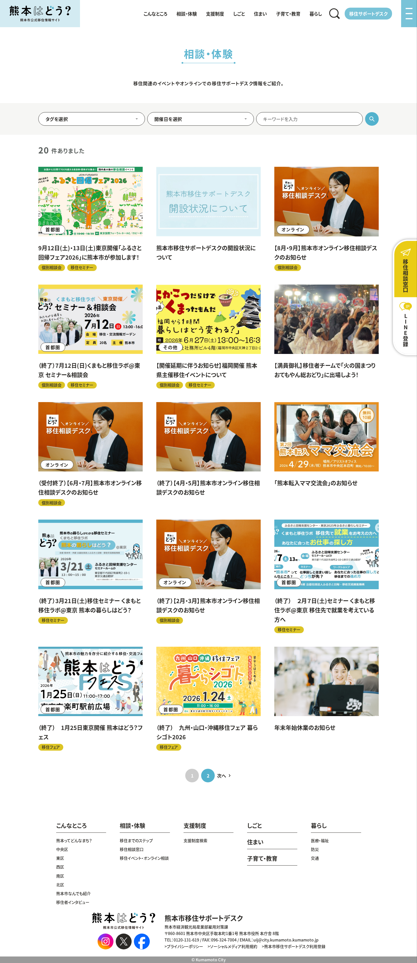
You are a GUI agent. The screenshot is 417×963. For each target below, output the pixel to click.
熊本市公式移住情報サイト (40, 13)
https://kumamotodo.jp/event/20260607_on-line (90, 454)
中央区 (62, 849)
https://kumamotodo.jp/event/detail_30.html (326, 454)
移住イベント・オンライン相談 (144, 858)
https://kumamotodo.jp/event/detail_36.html (326, 336)
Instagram (105, 941)
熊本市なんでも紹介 (73, 893)
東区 (60, 858)
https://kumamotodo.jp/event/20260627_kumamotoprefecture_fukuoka (208, 336)
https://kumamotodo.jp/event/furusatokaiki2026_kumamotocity (90, 219)
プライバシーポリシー (185, 946)
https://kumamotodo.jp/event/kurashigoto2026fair (208, 699)
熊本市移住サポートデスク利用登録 (294, 946)
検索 (334, 13)
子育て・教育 (288, 13)
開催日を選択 (168, 119)
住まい (260, 13)
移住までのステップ (136, 840)
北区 (60, 884)
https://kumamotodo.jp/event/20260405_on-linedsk (208, 454)
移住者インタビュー (72, 902)
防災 (315, 849)
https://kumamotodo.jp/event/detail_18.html (326, 699)
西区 (60, 867)
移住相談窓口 (132, 849)
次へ (221, 775)
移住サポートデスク (368, 13)
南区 (60, 876)
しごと (239, 13)
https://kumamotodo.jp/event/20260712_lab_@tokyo (90, 336)
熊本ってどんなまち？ (74, 840)
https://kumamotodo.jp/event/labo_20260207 (326, 576)
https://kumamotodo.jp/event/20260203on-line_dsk (208, 576)
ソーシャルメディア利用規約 (233, 946)
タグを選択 (56, 119)
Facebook (142, 941)
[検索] (334, 13)
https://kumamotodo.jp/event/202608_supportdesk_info (208, 219)
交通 (315, 858)
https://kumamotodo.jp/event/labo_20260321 (90, 576)
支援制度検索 (195, 840)
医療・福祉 (320, 840)
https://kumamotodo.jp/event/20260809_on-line (326, 219)
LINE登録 (406, 330)
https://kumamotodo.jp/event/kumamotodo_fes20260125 (90, 699)
